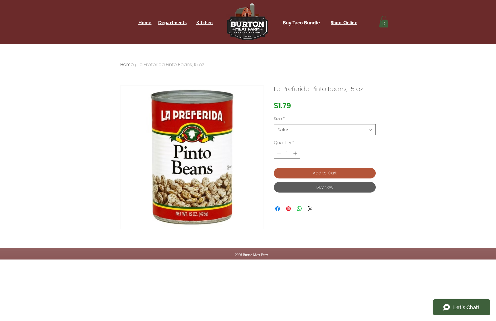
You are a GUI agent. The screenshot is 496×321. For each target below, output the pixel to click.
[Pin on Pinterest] (288, 208)
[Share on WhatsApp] (299, 208)
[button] (384, 22)
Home (127, 64)
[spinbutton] (287, 153)
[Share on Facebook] (277, 208)
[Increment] (295, 153)
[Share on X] (310, 208)
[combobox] (325, 129)
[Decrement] (278, 153)
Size (279, 119)
